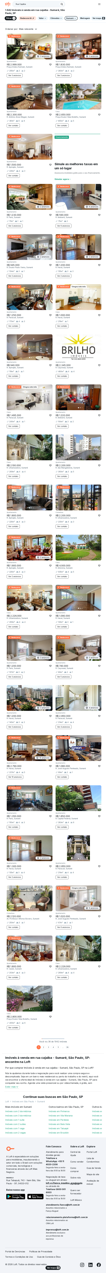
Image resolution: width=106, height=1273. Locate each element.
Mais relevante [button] (26, 29)
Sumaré (41, 1101)
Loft (7, 1101)
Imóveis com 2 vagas (15, 1132)
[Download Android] (15, 1197)
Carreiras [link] (74, 1184)
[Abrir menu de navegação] (99, 4)
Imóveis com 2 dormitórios (18, 1111)
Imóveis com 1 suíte (14, 1120)
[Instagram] (82, 1265)
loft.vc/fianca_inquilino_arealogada (64, 1183)
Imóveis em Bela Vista (59, 1124)
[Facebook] (99, 1265)
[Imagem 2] (31, 157)
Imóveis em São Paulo (23, 1101)
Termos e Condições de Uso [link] (19, 1257)
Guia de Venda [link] (94, 1168)
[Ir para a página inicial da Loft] (8, 4)
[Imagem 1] (29, 107)
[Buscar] (62, 4)
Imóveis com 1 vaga (14, 1128)
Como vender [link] (77, 1161)
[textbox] (38, 4)
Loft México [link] (76, 1200)
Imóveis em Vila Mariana (61, 1115)
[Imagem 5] (85, 307)
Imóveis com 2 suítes (15, 1124)
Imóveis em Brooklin (59, 1132)
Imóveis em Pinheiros (59, 1111)
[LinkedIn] (90, 1265)
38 (67, 1047)
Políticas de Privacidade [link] (40, 1251)
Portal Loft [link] (92, 1152)
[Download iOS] (35, 1197)
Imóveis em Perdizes (59, 1120)
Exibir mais (10, 1086)
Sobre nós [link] (75, 1177)
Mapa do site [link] (93, 1174)
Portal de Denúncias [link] (15, 1251)
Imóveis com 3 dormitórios (18, 1115)
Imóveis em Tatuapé (58, 1128)
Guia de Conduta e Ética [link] (48, 1257)
